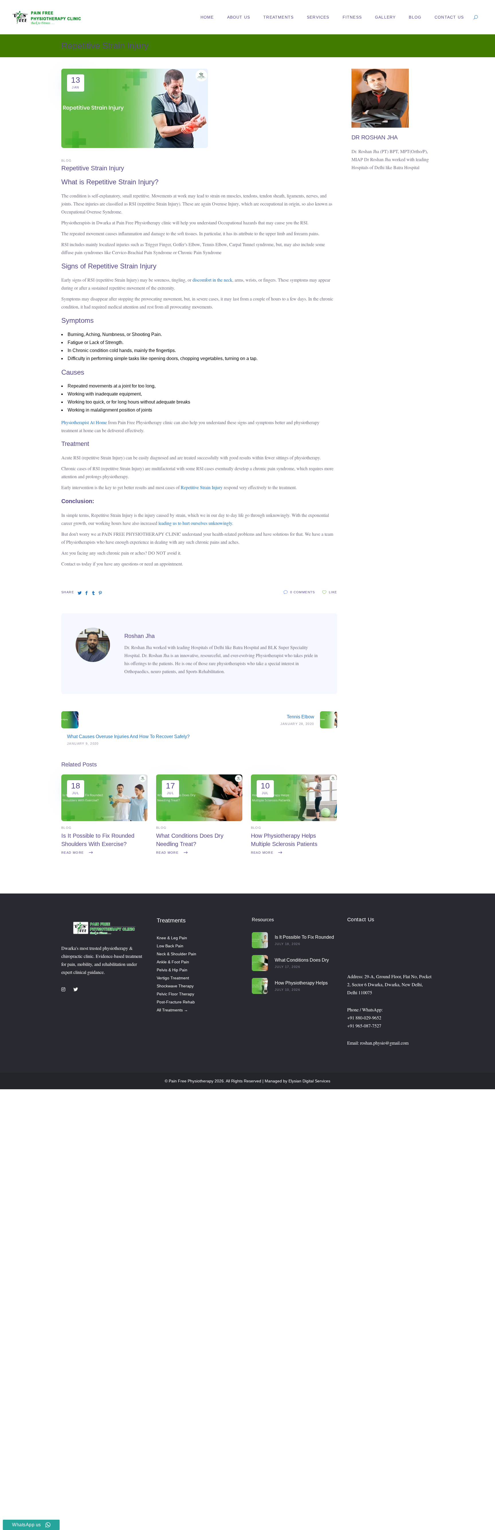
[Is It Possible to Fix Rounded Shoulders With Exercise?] (104, 819)
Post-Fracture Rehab (176, 1002)
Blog (66, 160)
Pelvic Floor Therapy (175, 994)
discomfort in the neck (212, 280)
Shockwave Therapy (175, 986)
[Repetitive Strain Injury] (93, 660)
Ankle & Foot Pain (173, 962)
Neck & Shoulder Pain (176, 954)
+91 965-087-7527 (364, 1026)
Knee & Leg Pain (172, 938)
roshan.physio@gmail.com (384, 1043)
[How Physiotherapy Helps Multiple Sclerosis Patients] (294, 819)
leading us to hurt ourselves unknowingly (194, 523)
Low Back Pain (170, 946)
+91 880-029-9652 (364, 1018)
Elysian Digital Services (309, 1081)
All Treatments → (172, 1010)
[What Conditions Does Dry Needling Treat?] (199, 819)
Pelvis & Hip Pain (172, 970)
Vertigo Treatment (173, 978)
